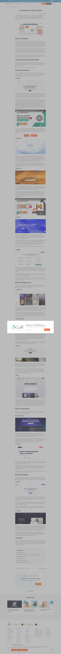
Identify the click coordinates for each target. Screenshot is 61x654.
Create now (47, 329)
